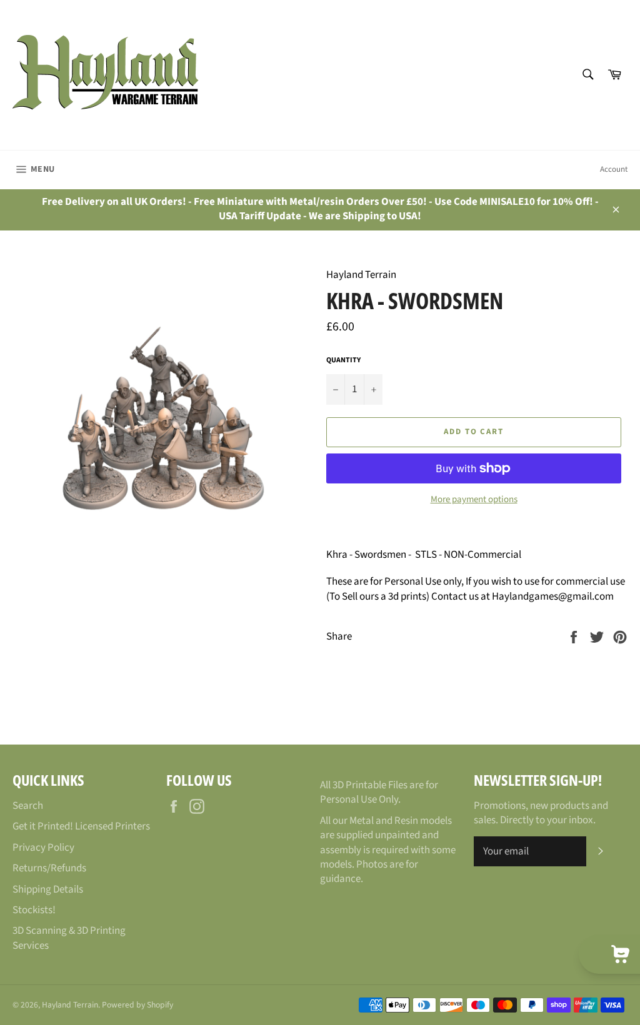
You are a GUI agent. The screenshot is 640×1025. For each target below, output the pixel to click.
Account (614, 169)
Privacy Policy (43, 847)
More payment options (474, 499)
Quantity (343, 360)
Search (27, 805)
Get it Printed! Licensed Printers (81, 826)
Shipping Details (47, 889)
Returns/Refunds (49, 868)
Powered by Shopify (137, 1005)
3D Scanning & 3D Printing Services (69, 938)
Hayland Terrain (70, 1005)
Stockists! (34, 910)
